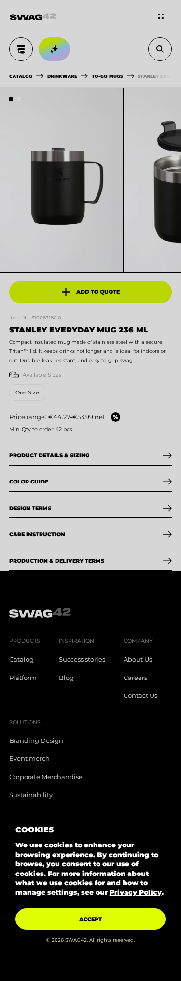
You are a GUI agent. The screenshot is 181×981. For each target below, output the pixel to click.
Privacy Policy (136, 892)
